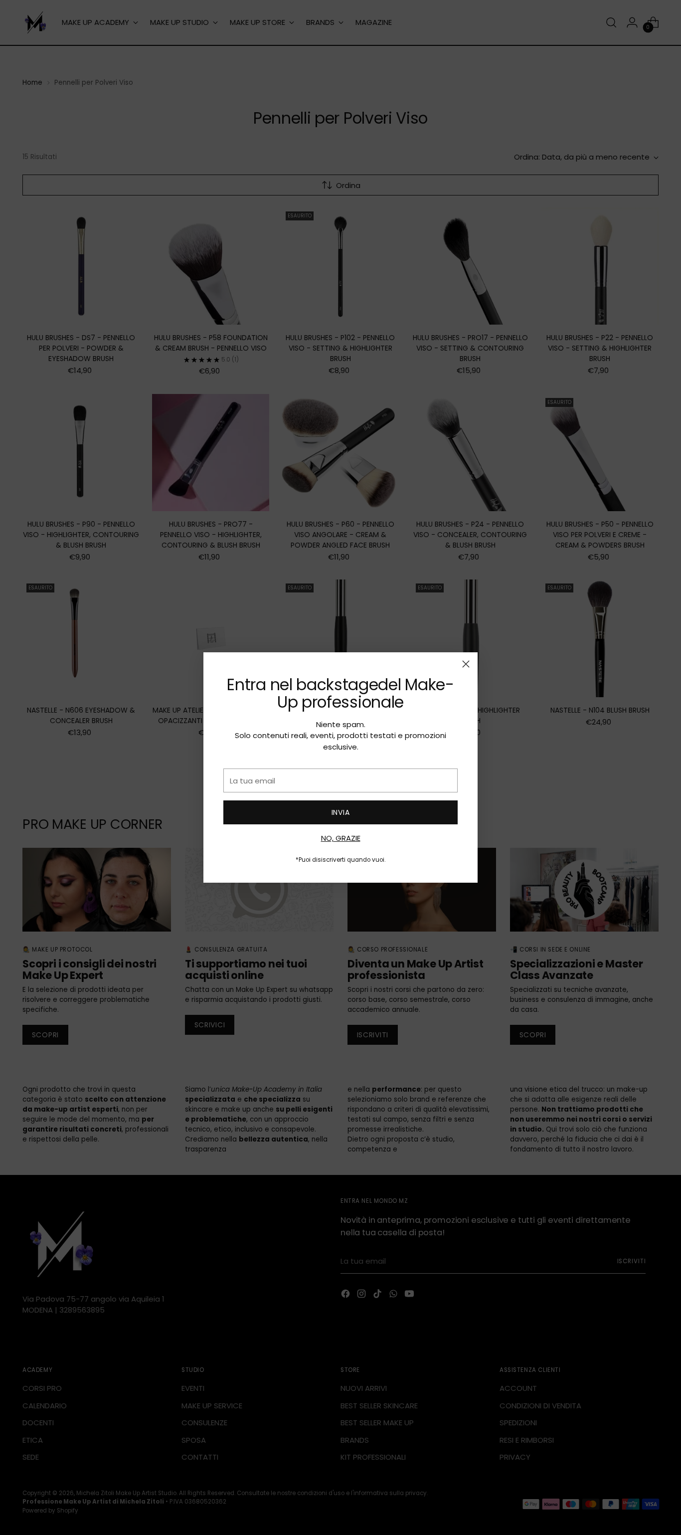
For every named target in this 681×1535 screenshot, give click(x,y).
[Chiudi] (466, 664)
